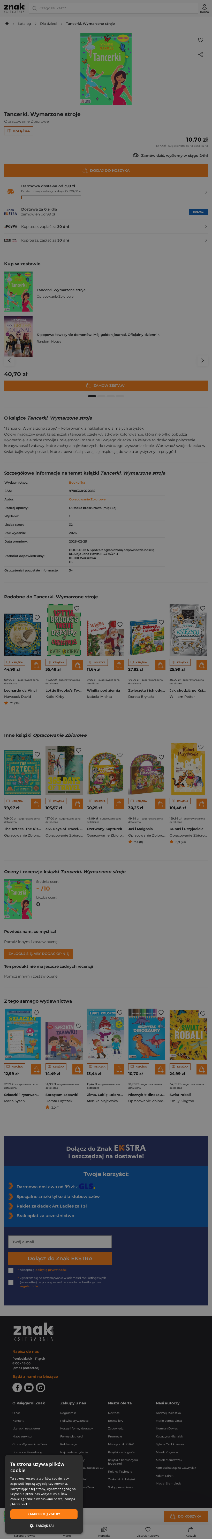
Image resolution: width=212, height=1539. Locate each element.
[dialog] (44, 1494)
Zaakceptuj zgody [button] (44, 1514)
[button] (44, 1525)
